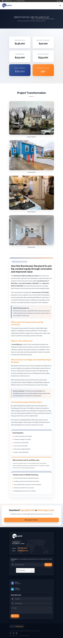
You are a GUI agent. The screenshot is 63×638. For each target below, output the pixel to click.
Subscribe (48, 564)
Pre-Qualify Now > (31, 520)
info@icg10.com (8, 0)
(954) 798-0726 (20, 0)
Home (33, 18)
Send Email (15, 616)
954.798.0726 (27, 510)
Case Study (38, 18)
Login (59, 1)
